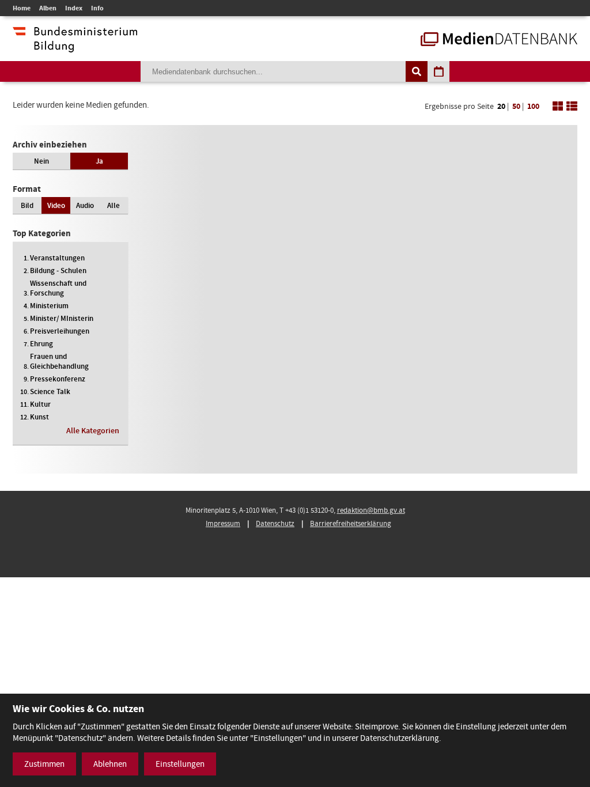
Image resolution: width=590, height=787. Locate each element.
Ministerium (49, 306)
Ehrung (41, 344)
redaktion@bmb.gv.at (371, 510)
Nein (41, 161)
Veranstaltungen (57, 258)
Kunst (39, 417)
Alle (113, 205)
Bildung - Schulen (58, 270)
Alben (47, 8)
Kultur (40, 404)
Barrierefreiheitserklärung (350, 523)
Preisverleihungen (59, 331)
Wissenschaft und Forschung (58, 288)
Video (56, 205)
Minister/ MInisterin (61, 318)
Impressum (223, 523)
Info (97, 8)
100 (533, 106)
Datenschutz (275, 523)
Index (73, 8)
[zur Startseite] (499, 40)
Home (22, 8)
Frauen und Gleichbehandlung (59, 361)
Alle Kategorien (92, 430)
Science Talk (50, 391)
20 (501, 106)
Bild (27, 205)
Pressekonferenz (57, 379)
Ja (99, 161)
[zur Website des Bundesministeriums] (75, 46)
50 (516, 106)
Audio (85, 205)
